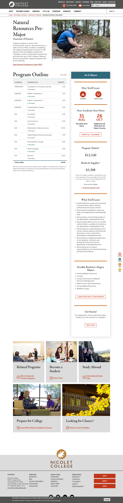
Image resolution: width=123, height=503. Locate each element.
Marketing (54, 481)
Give (105, 486)
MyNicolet (61, 2)
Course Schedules (57, 479)
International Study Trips (94, 377)
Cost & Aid (46, 11)
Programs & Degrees (22, 11)
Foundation (56, 11)
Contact (120, 261)
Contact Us (76, 479)
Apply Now (90, 325)
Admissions (36, 11)
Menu (111, 11)
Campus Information (36, 481)
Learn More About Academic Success (36, 428)
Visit (120, 271)
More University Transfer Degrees (27, 377)
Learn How (58, 378)
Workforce (67, 11)
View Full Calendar (91, 135)
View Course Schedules (79, 428)
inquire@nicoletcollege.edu (17, 488)
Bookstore (111, 2)
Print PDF (64, 75)
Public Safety (55, 483)
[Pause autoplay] (52, 59)
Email (92, 2)
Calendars (85, 2)
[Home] (18, 4)
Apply (119, 266)
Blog (30, 479)
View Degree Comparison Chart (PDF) (27, 65)
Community (77, 11)
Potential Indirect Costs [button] (91, 188)
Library (104, 2)
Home (10, 15)
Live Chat (86, 5)
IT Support (76, 481)
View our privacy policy (55, 500)
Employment (33, 483)
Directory (98, 2)
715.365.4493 (71, 5)
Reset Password (77, 486)
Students (78, 2)
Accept (107, 499)
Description (32, 89)
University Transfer (35, 15)
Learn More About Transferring (90, 297)
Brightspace (70, 2)
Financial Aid (33, 486)
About (11, 11)
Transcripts (54, 486)
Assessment (55, 476)
